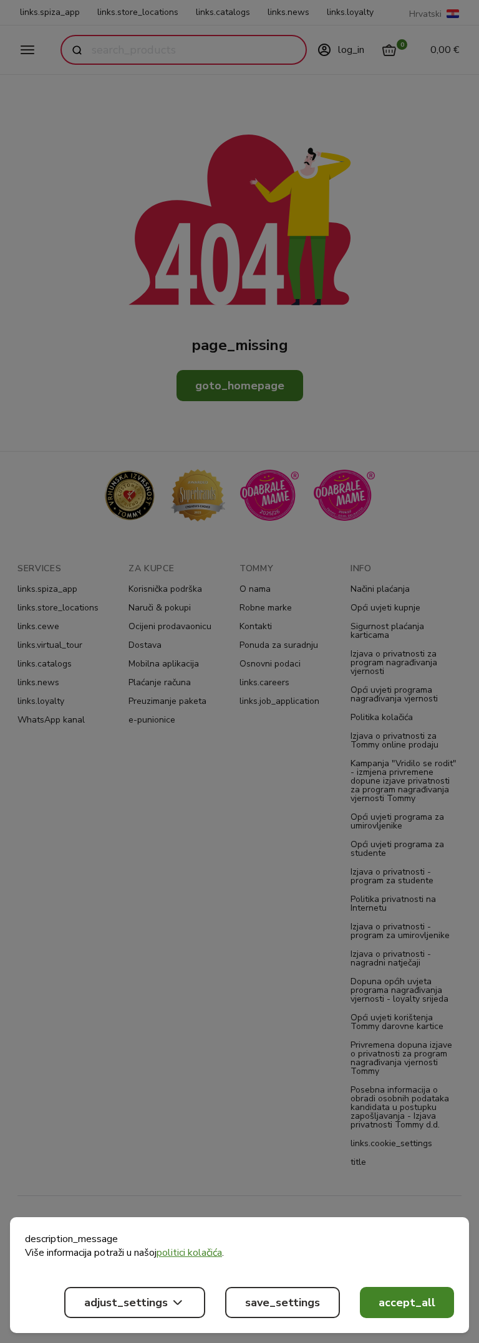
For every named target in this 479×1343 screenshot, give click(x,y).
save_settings (282, 1302)
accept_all (407, 1302)
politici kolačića (189, 1253)
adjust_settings (126, 1302)
